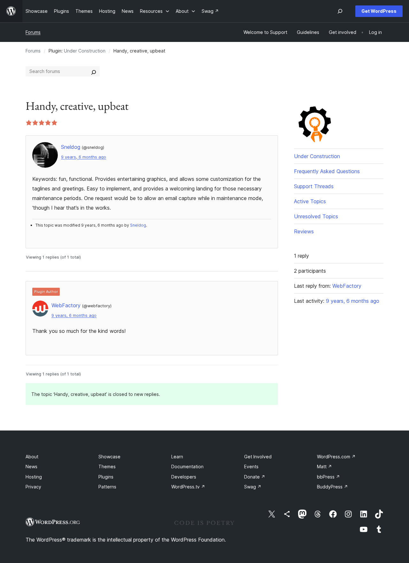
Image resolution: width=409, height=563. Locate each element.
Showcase (109, 456)
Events (251, 466)
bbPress (328, 476)
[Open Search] (340, 11)
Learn (177, 456)
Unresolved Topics (316, 216)
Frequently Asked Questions (327, 171)
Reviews (304, 231)
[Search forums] (94, 71)
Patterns (107, 486)
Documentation (187, 466)
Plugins (105, 476)
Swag (252, 486)
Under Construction (84, 50)
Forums (33, 32)
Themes (107, 466)
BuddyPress (332, 486)
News (31, 466)
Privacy (33, 486)
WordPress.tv (188, 486)
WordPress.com (336, 456)
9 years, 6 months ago (83, 157)
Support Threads (314, 186)
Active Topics (310, 201)
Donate (254, 476)
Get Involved (258, 456)
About (32, 456)
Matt (324, 466)
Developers (183, 476)
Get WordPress (379, 11)
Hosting (34, 476)
